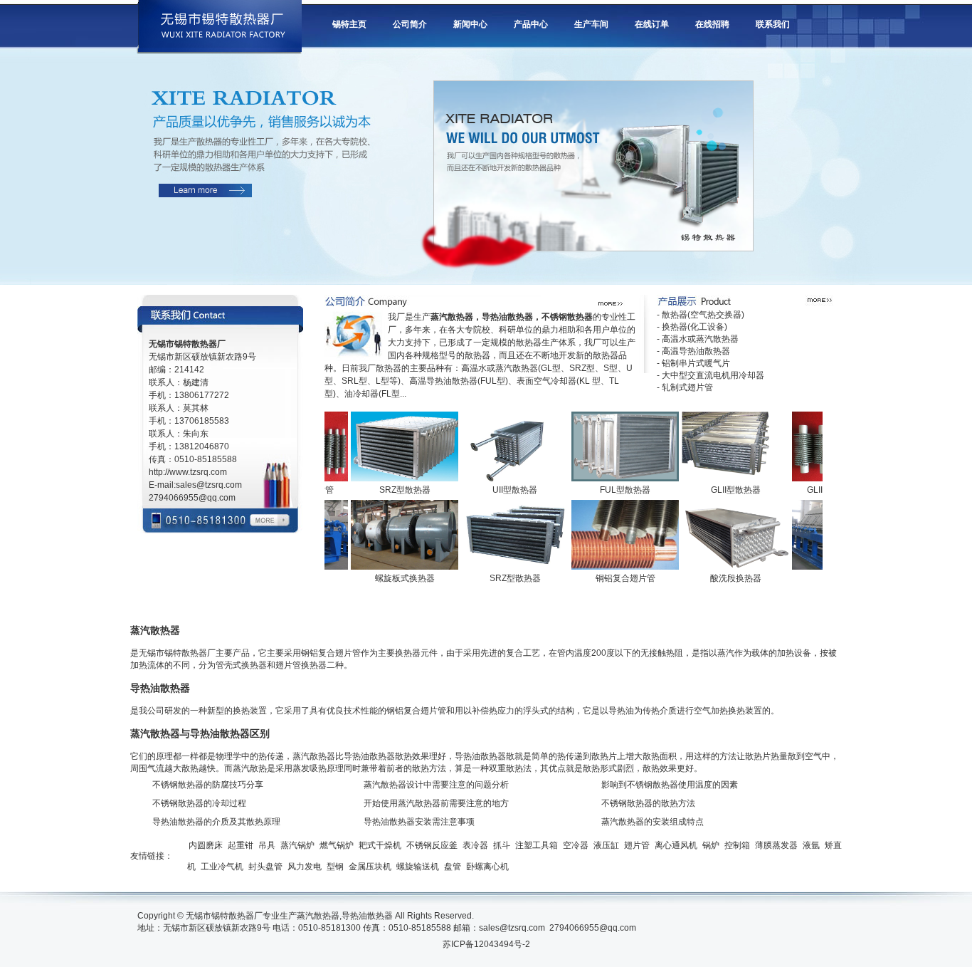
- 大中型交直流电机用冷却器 (710, 375)
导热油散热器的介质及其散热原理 (216, 822)
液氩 (811, 845)
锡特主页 (349, 24)
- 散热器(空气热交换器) (700, 315)
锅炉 (710, 845)
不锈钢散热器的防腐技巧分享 (207, 785)
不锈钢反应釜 (432, 845)
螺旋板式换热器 (388, 578)
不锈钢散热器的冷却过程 (199, 803)
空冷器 (575, 845)
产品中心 (531, 24)
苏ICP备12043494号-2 (486, 944)
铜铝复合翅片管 (609, 578)
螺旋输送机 (417, 867)
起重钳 (240, 845)
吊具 (266, 845)
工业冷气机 (222, 867)
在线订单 (652, 24)
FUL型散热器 (608, 490)
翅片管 (637, 845)
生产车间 (591, 24)
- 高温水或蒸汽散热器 (698, 339)
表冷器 (475, 845)
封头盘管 (265, 867)
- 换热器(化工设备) (692, 327)
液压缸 (606, 845)
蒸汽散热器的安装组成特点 (652, 822)
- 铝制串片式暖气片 (693, 363)
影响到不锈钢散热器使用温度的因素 (669, 785)
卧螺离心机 (487, 867)
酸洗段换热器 (719, 578)
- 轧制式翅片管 (685, 387)
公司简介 (410, 24)
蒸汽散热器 (318, 916)
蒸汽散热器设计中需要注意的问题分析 (436, 785)
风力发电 (304, 867)
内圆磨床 (206, 845)
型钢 (335, 867)
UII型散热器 (498, 490)
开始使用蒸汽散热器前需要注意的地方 (436, 803)
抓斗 (501, 845)
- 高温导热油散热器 (693, 351)
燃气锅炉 (336, 845)
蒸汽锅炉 (297, 845)
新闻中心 (470, 24)
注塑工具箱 (536, 845)
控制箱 (737, 845)
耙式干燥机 (380, 845)
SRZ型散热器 (388, 490)
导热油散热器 (367, 916)
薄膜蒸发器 (776, 845)
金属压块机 (370, 867)
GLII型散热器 (719, 490)
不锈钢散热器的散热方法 (648, 803)
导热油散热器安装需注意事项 (419, 822)
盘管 (452, 867)
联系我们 (773, 24)
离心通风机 (676, 845)
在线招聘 (712, 24)
